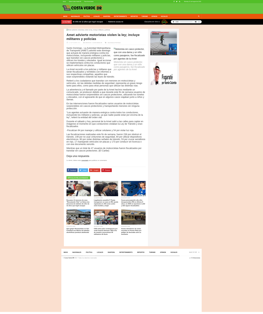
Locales (96, 16)
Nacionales (75, 16)
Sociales (164, 16)
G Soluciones (195, 258)
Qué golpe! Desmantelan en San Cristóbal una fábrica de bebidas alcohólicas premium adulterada (77, 230)
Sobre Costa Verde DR (75, 1)
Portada (118, 42)
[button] (199, 16)
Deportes (134, 16)
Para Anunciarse (88, 1)
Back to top (193, 252)
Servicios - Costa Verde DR (93, 42)
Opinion (154, 16)
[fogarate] (163, 73)
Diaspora (106, 16)
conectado (84, 160)
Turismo (144, 16)
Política (86, 16)
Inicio (64, 1)
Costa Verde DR (69, 258)
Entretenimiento (120, 16)
